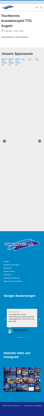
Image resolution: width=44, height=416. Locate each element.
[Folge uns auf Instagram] (5, 2)
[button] (39, 320)
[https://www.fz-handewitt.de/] (8, 142)
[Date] (2, 30)
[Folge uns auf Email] (8, 2)
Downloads (8, 268)
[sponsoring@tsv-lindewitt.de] (22, 142)
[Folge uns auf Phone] (11, 2)
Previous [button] (4, 141)
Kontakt (6, 261)
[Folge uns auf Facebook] (2, 2)
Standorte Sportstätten (12, 265)
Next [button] (39, 141)
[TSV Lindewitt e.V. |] (8, 7)
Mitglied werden (9, 271)
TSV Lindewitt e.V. (15, 405)
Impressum (8, 274)
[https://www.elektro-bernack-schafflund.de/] (15, 142)
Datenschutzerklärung (11, 278)
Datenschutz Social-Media (13, 281)
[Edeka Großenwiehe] (35, 142)
